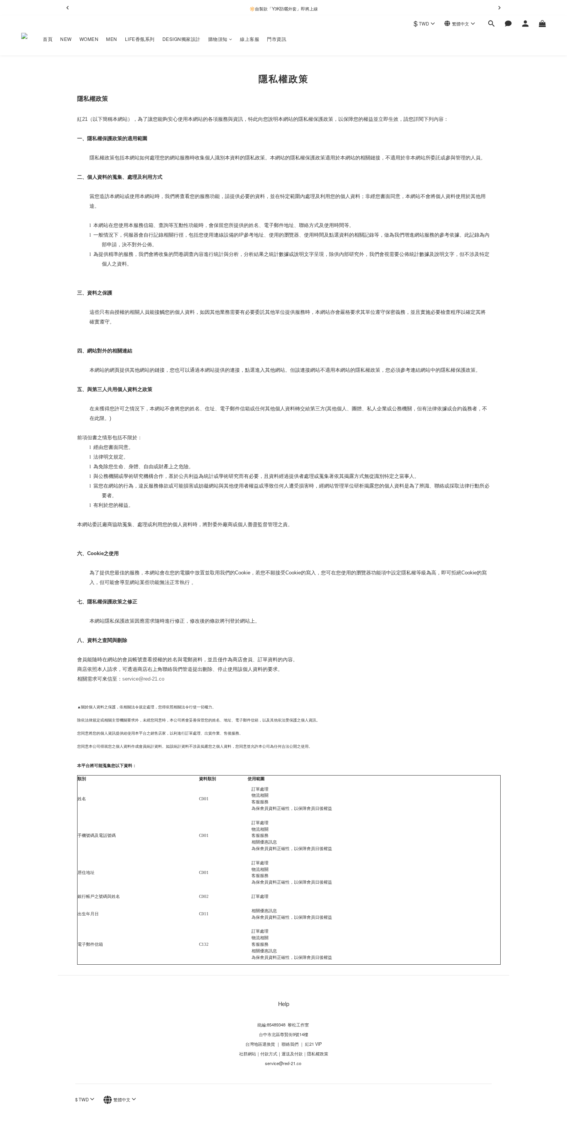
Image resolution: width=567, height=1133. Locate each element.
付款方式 (268, 1053)
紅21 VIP (313, 1044)
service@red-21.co (143, 679)
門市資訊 (276, 39)
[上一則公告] (67, 7)
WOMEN (89, 39)
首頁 (47, 39)
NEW (66, 39)
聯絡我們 (289, 1044)
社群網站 (247, 1053)
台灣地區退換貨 (260, 1044)
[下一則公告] (499, 7)
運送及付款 (292, 1053)
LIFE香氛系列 (140, 39)
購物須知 (218, 39)
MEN (111, 39)
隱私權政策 (317, 1053)
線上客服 (249, 39)
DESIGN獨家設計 (181, 39)
